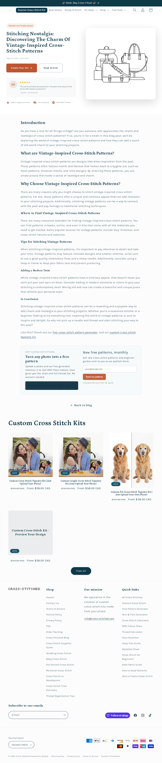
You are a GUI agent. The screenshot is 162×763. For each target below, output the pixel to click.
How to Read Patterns (134, 670)
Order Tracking (54, 632)
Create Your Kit (19, 68)
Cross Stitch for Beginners (131, 657)
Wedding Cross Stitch (58, 653)
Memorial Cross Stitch (59, 670)
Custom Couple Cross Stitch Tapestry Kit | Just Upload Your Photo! (81, 482)
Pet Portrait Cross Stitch (60, 664)
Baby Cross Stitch (56, 659)
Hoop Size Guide (131, 643)
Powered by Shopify (39, 756)
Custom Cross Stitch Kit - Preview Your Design (30, 532)
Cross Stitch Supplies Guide (58, 645)
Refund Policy (54, 614)
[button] (91, 10)
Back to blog (83, 405)
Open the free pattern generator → (51, 385)
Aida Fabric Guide (132, 664)
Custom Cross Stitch (134, 603)
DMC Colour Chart (132, 626)
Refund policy (57, 756)
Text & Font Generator (134, 614)
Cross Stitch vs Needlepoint (55, 678)
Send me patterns (94, 377)
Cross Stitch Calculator (135, 620)
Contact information (110, 756)
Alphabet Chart (131, 649)
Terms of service (90, 756)
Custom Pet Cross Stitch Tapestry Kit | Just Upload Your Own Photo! (131, 493)
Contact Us (52, 603)
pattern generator (86, 332)
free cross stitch (64, 332)
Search (50, 597)
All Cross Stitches (132, 597)
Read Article (51, 68)
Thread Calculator (132, 632)
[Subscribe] (64, 715)
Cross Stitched (23, 756)
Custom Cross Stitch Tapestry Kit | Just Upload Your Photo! (30, 482)
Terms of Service (55, 609)
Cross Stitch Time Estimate (56, 688)
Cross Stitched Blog (21, 26)
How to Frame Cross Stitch (137, 676)
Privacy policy (73, 756)
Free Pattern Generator (135, 609)
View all (81, 570)
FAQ (48, 626)
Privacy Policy (54, 620)
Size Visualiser (130, 637)
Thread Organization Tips (60, 696)
